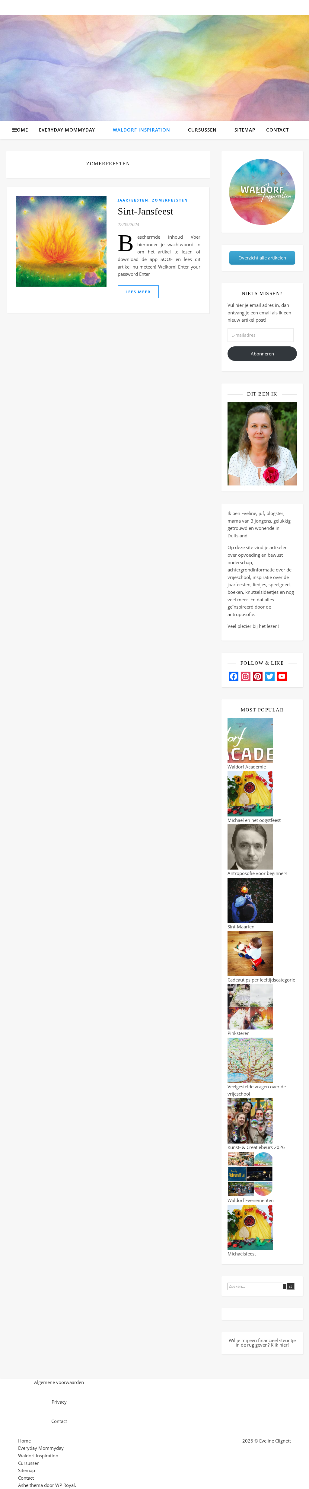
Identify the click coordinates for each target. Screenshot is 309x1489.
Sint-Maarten (241, 927)
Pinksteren (239, 1033)
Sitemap (244, 130)
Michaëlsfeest (242, 1254)
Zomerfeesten (170, 200)
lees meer (138, 291)
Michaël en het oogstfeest (254, 820)
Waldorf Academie (247, 767)
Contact (277, 130)
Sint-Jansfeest (145, 211)
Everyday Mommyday (67, 130)
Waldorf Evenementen (251, 1200)
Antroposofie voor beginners (257, 873)
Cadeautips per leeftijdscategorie (261, 980)
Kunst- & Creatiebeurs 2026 (256, 1147)
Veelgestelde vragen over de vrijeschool (257, 1090)
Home (20, 130)
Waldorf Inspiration (141, 130)
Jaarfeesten (133, 200)
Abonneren (262, 354)
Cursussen (202, 130)
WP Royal (65, 1485)
